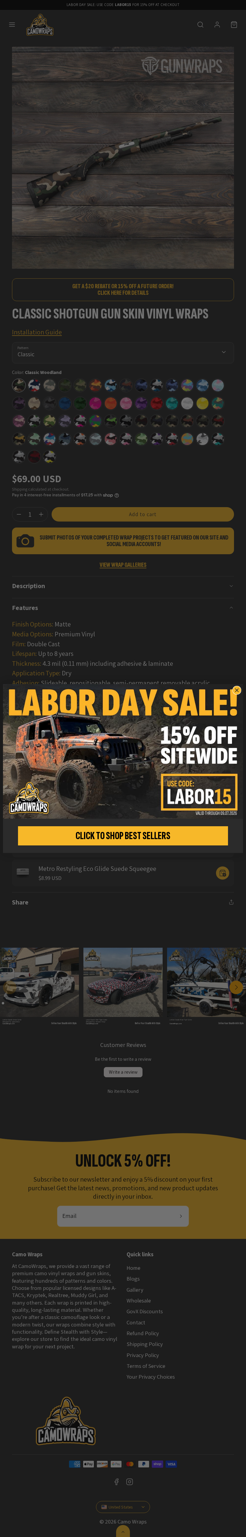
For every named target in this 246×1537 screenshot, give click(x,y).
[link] (123, 751)
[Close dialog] (237, 690)
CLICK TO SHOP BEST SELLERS (123, 836)
